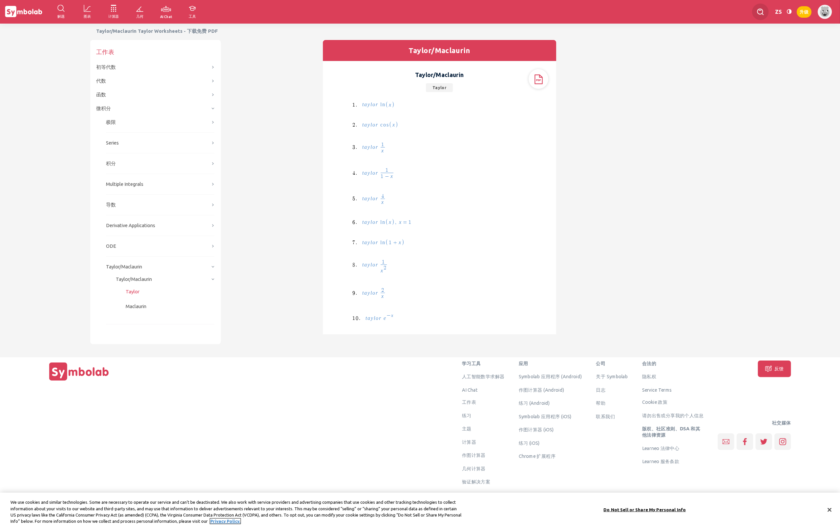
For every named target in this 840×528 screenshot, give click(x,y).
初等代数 (106, 67)
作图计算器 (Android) (541, 389)
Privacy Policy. (225, 521)
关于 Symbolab (612, 376)
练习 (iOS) (529, 442)
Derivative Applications (130, 225)
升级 (804, 11)
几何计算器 (474, 468)
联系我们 (605, 416)
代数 (101, 81)
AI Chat (470, 389)
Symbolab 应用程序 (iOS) (545, 416)
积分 (111, 163)
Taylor (132, 291)
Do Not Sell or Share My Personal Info (644, 509)
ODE (111, 246)
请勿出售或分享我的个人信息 (673, 415)
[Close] (829, 509)
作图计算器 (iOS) (536, 429)
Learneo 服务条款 (660, 461)
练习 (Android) (534, 403)
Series (112, 143)
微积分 (103, 108)
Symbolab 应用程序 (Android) (550, 376)
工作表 (469, 402)
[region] (420, 510)
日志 (600, 389)
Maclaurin (136, 306)
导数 (111, 204)
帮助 (600, 403)
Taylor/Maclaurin (124, 266)
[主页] (79, 380)
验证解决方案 (476, 481)
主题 (467, 428)
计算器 (469, 441)
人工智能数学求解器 (483, 376)
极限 (111, 122)
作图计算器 (474, 455)
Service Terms (657, 389)
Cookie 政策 (654, 402)
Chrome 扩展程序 (537, 456)
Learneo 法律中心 (660, 448)
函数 (101, 94)
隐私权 (649, 376)
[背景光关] (789, 11)
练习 (467, 415)
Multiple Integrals (124, 184)
